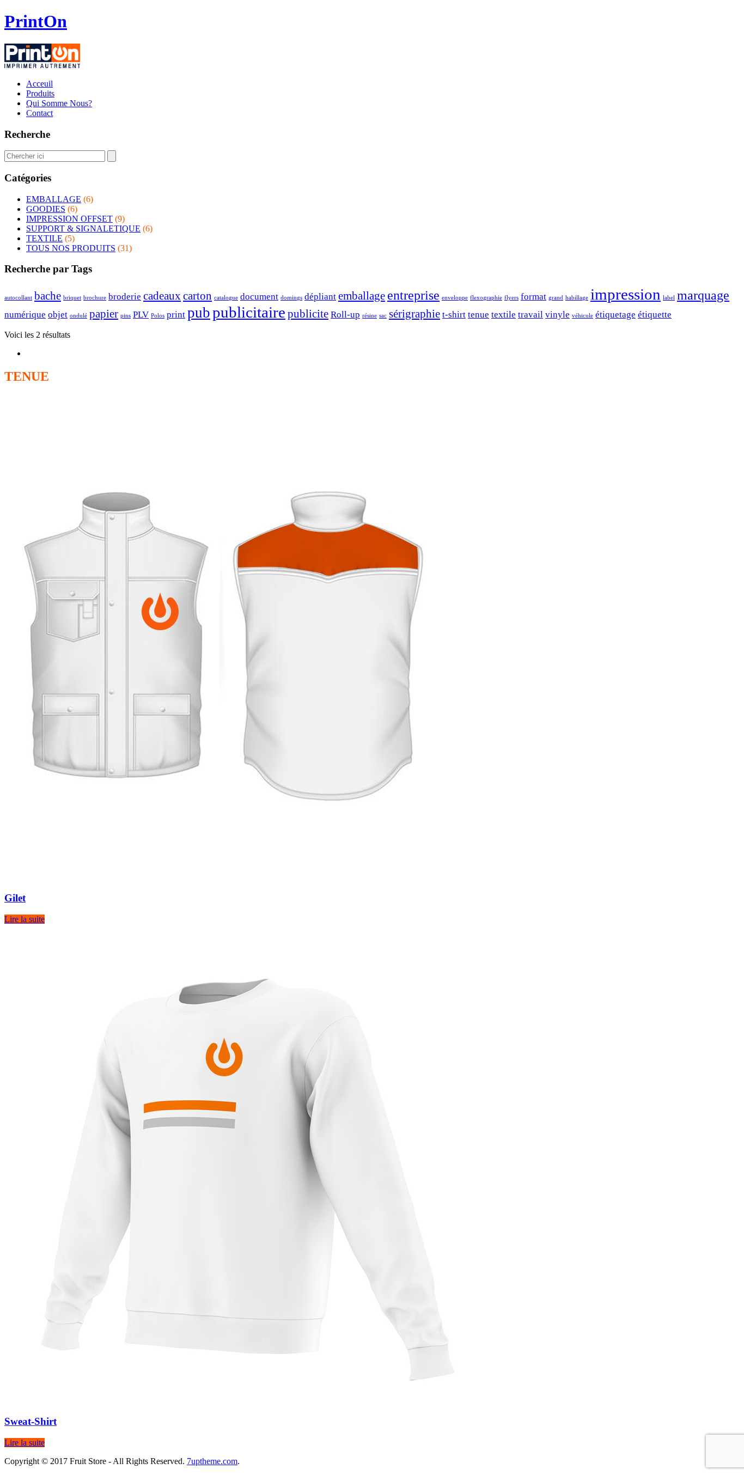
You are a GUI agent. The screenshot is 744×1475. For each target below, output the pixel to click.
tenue (478, 314)
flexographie (486, 298)
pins (125, 316)
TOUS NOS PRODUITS (70, 248)
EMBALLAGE (53, 199)
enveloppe (455, 298)
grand (555, 298)
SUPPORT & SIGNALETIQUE (83, 228)
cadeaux (162, 295)
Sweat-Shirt (30, 1421)
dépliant (320, 296)
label (669, 298)
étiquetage (615, 314)
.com (212, 1461)
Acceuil (39, 83)
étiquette (655, 314)
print (176, 314)
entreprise (413, 295)
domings (291, 298)
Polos (157, 316)
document (259, 296)
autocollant (18, 298)
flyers (511, 298)
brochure (94, 298)
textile (503, 314)
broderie (124, 296)
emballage (361, 295)
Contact (39, 113)
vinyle (557, 314)
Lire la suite (24, 919)
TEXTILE (44, 238)
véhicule (582, 316)
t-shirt (454, 314)
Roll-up (345, 314)
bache (47, 295)
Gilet (15, 898)
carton (197, 295)
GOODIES (45, 209)
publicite (308, 313)
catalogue (226, 298)
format (533, 296)
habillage (576, 298)
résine (369, 316)
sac (383, 316)
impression (625, 294)
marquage (703, 295)
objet (58, 314)
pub (198, 312)
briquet (72, 298)
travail (530, 314)
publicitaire (248, 312)
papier (103, 313)
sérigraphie (414, 313)
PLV (141, 314)
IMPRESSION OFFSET (69, 218)
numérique (25, 314)
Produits (40, 93)
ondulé (78, 316)
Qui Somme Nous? (59, 103)
